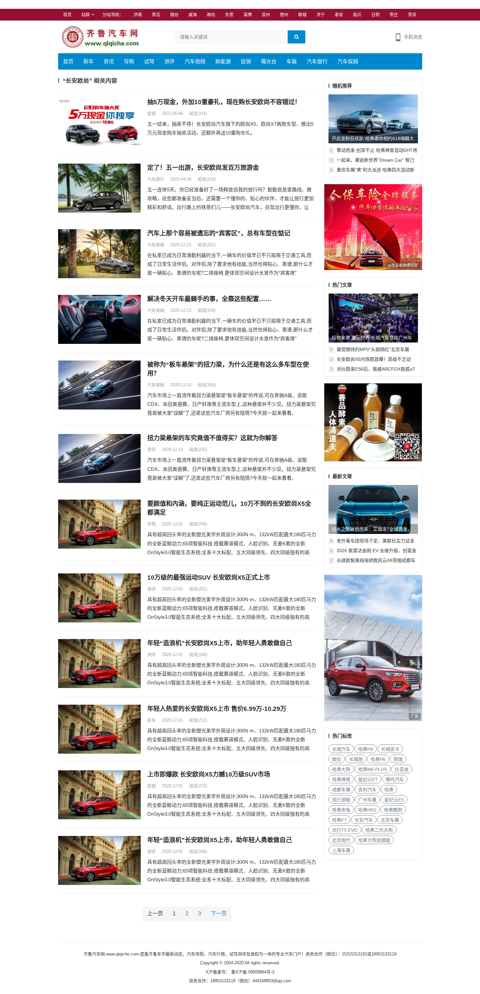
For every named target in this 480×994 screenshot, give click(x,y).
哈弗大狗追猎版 (374, 840)
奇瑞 (398, 759)
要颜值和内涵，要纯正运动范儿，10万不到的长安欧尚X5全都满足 (229, 508)
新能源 (223, 61)
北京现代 (341, 840)
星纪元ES (394, 799)
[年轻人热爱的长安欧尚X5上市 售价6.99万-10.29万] (99, 729)
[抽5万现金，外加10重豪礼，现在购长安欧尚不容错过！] (99, 122)
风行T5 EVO (345, 830)
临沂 (357, 14)
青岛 (156, 14)
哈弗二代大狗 (379, 830)
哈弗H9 (365, 749)
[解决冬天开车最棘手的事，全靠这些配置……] (99, 319)
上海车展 (341, 850)
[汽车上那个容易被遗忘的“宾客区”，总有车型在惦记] (99, 253)
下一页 (219, 913)
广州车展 (367, 799)
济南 (138, 14)
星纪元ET (368, 779)
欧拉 (336, 759)
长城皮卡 (390, 749)
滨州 (266, 14)
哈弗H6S (367, 809)
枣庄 (394, 14)
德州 (284, 14)
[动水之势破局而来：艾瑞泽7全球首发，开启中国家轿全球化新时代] (373, 509)
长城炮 (356, 759)
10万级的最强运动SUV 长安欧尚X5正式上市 (208, 577)
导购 (129, 61)
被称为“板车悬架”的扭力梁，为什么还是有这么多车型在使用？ (228, 369)
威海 (192, 14)
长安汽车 (364, 820)
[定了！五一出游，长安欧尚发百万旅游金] (99, 188)
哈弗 (388, 789)
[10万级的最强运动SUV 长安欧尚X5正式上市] (99, 597)
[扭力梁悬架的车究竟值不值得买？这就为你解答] (99, 458)
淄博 (247, 14)
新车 (88, 61)
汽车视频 (194, 61)
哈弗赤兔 (341, 809)
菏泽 (412, 14)
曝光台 (269, 61)
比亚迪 (401, 769)
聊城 (302, 14)
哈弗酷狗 (393, 809)
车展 (291, 61)
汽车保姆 (347, 61)
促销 (246, 61)
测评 (169, 61)
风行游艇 (341, 799)
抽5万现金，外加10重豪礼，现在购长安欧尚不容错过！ (224, 102)
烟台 (174, 14)
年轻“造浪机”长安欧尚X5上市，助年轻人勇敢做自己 (219, 643)
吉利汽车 (367, 789)
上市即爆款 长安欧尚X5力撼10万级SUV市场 (208, 774)
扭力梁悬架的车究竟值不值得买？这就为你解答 (212, 438)
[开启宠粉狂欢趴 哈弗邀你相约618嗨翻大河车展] (373, 118)
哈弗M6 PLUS (372, 769)
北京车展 (390, 820)
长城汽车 (341, 749)
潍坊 (211, 14)
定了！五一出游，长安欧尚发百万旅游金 (203, 167)
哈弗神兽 (341, 779)
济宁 (320, 14)
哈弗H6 (378, 759)
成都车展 (341, 789)
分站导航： (113, 14)
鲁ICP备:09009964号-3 (252, 972)
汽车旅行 (317, 61)
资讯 (109, 61)
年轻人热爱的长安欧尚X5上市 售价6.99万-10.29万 (216, 708)
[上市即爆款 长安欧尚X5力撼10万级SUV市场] (99, 794)
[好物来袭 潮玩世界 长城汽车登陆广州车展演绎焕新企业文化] (373, 318)
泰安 (339, 14)
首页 (67, 14)
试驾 (149, 61)
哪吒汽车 (395, 779)
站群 (85, 14)
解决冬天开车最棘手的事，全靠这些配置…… (209, 299)
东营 (229, 14)
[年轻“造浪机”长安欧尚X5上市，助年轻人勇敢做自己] (99, 663)
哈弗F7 (339, 820)
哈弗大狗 (341, 769)
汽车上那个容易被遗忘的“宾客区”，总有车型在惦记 (218, 233)
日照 (375, 14)
